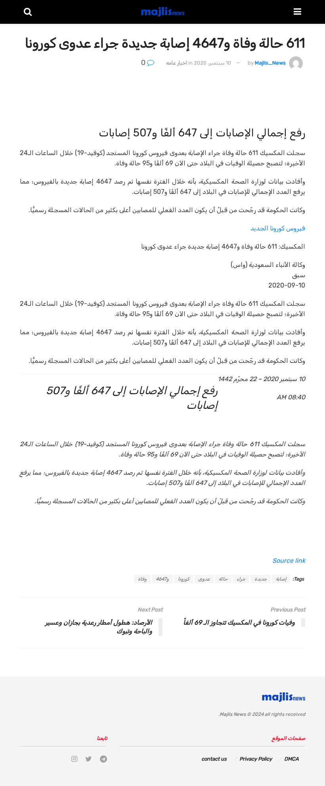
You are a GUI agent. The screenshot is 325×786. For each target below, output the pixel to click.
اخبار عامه (176, 63)
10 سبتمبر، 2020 (212, 63)
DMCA (291, 759)
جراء (241, 579)
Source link (288, 560)
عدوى (204, 579)
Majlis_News (270, 63)
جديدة (260, 579)
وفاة (142, 579)
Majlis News (233, 714)
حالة (223, 579)
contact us (214, 759)
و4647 (162, 579)
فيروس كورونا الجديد (277, 228)
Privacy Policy (255, 759)
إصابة (281, 579)
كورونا (183, 579)
